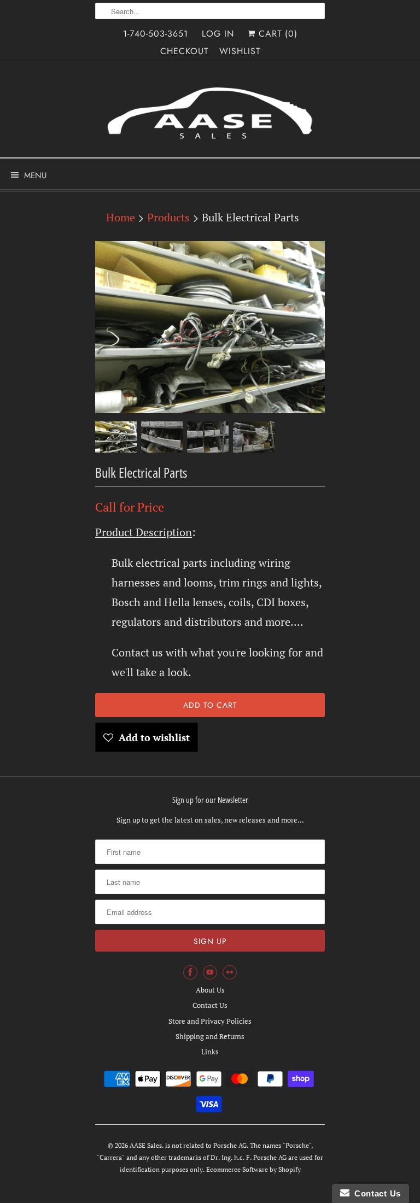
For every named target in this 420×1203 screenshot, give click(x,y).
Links (210, 1052)
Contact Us (210, 1005)
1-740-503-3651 (155, 33)
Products (168, 217)
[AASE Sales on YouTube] (210, 972)
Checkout (184, 51)
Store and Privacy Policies (210, 1021)
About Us (210, 990)
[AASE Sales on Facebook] (190, 972)
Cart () (276, 33)
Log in (218, 33)
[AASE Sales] (210, 112)
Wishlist (239, 51)
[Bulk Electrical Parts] (210, 327)
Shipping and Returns (210, 1036)
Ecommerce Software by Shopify (253, 1169)
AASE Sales (146, 1145)
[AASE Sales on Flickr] (230, 972)
